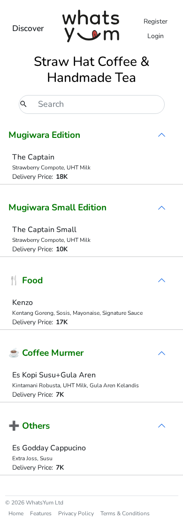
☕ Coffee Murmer (46, 353)
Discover (28, 28)
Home (15, 513)
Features (41, 513)
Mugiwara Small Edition (57, 207)
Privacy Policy (76, 513)
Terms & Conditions (125, 513)
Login (155, 36)
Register (156, 21)
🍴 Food (25, 280)
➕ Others (29, 426)
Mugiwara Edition (44, 135)
